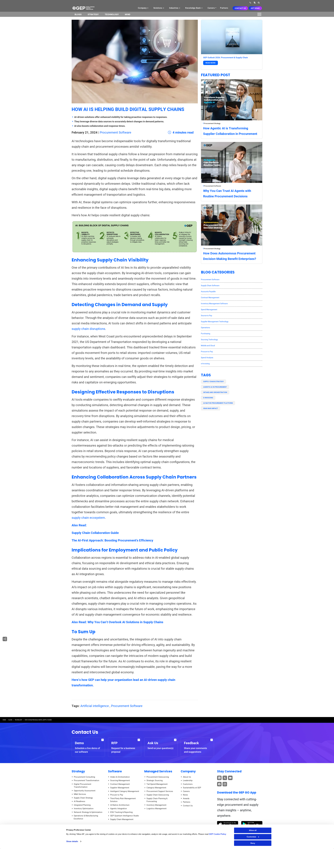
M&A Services (80, 794)
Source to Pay (206, 315)
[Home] (83, 8)
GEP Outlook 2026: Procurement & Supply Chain (225, 57)
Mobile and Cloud (208, 345)
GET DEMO (255, 8)
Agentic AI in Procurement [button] (215, 387)
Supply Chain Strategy (83, 798)
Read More (210, 63)
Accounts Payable (208, 291)
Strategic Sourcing (155, 780)
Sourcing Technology (209, 339)
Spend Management (209, 309)
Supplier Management (119, 787)
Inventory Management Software (214, 303)
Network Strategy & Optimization (88, 812)
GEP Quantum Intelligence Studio (124, 816)
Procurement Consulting (84, 777)
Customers (188, 784)
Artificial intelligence (94, 706)
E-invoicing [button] (208, 398)
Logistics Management (156, 808)
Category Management (156, 787)
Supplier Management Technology (214, 321)
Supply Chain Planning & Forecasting (157, 800)
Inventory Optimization (83, 808)
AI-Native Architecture (119, 805)
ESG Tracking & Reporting (121, 812)
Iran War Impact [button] (210, 408)
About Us (187, 777)
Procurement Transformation (86, 780)
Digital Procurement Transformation (82, 785)
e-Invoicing (205, 363)
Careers (211, 8)
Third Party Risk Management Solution (123, 800)
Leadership (187, 780)
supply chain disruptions (88, 329)
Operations (205, 327)
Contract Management (210, 297)
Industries (174, 8)
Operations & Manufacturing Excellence (86, 817)
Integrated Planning (82, 805)
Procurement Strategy (212, 123)
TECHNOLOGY (18, 720)
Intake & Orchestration (120, 777)
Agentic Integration (118, 808)
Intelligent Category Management (124, 791)
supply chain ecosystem (88, 518)
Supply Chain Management (121, 819)
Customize (251, 837)
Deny (252, 843)
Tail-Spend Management (157, 784)
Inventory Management (156, 805)
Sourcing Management (120, 780)
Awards (186, 798)
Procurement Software (115, 132)
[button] (254, 2)
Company (142, 8)
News (185, 795)
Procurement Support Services (160, 791)
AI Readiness (79, 801)
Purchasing (205, 333)
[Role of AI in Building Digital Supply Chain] (135, 236)
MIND (127, 14)
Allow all (253, 830)
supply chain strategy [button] (213, 381)
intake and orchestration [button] (215, 392)
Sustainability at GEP (192, 787)
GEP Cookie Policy (217, 834)
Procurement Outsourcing (158, 777)
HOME (4, 720)
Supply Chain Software (210, 285)
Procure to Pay (207, 351)
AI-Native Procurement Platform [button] (218, 403)
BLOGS (78, 14)
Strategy (93, 14)
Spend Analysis (207, 357)
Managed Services (158, 771)
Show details (72, 841)
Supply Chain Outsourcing (158, 795)
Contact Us (240, 8)
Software (115, 771)
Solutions (158, 8)
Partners (224, 8)
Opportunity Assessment (84, 790)
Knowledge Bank (193, 8)
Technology (112, 14)
